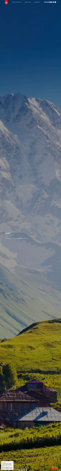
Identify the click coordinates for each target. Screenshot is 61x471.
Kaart (13, 469)
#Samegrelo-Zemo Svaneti (8, 238)
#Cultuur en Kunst (15, 238)
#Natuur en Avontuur (21, 238)
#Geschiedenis (26, 238)
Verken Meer (22, 469)
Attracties (17, 469)
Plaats (7, 236)
